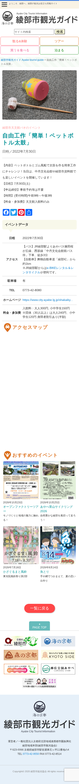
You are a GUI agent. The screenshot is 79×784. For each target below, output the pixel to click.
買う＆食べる (19, 50)
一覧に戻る (39, 608)
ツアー (59, 41)
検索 (59, 31)
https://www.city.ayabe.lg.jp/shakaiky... (48, 299)
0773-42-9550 (31, 754)
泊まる (59, 50)
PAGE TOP (39, 626)
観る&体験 (19, 41)
